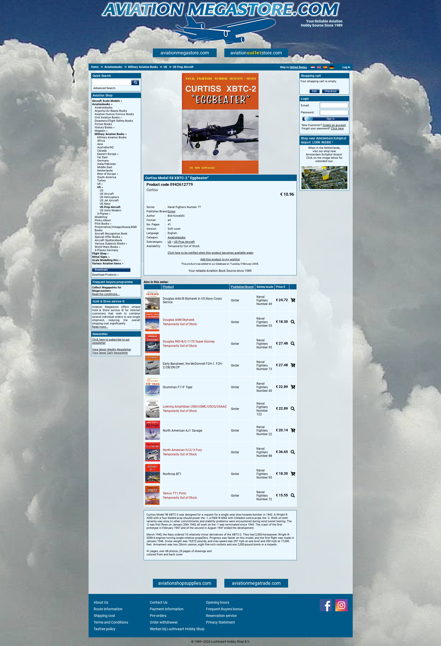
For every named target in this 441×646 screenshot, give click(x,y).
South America (106, 177)
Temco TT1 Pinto (174, 493)
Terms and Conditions (111, 622)
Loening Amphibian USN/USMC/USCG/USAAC (195, 406)
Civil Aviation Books (107, 117)
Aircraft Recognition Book (111, 233)
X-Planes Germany (106, 250)
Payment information (166, 609)
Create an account (334, 125)
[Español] (325, 67)
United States (298, 67)
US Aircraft (107, 194)
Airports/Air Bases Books (111, 111)
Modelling (101, 217)
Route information (108, 609)
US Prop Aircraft (110, 207)
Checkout (331, 91)
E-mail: (305, 105)
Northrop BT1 (172, 474)
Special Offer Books (107, 237)
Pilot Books (102, 223)
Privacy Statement (220, 622)
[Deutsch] (332, 67)
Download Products (104, 274)
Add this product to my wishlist (220, 259)
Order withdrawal (163, 622)
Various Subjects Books (110, 243)
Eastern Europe (106, 154)
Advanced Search (104, 88)
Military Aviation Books (110, 134)
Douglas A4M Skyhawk (178, 320)
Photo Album (103, 220)
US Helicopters (109, 197)
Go (135, 82)
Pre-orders (158, 616)
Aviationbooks (101, 104)
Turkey (101, 180)
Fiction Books (103, 124)
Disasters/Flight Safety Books (114, 121)
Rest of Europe (106, 174)
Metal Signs (99, 257)
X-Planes (102, 213)
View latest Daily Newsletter (110, 353)
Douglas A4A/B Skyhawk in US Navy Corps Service (192, 300)
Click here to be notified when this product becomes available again (210, 252)
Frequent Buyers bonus (224, 609)
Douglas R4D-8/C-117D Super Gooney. (189, 341)
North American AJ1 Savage (182, 430)
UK (99, 184)
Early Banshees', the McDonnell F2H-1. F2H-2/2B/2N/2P (193, 365)
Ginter (172, 211)
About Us (101, 602)
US (99, 187)
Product (168, 287)
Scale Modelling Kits (105, 260)
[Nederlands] (313, 67)
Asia (100, 144)
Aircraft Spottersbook (108, 240)
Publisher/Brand (242, 287)
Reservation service (221, 616)
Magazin (100, 130)
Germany (103, 160)
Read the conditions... (106, 294)
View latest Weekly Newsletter (111, 349)
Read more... (100, 326)
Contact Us (158, 602)
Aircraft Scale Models (106, 101)
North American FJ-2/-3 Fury (182, 450)
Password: (307, 112)
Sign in (330, 118)
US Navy (105, 203)
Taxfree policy (104, 629)
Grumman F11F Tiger (177, 387)
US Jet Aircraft (109, 200)
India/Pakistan (106, 164)
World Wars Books (106, 247)
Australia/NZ (105, 147)
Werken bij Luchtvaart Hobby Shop (177, 629)
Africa (101, 140)
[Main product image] (220, 173)
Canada (102, 150)
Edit (314, 91)
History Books (104, 127)
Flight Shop (99, 253)
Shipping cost (104, 616)
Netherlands (105, 170)
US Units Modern (110, 210)
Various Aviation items (106, 263)
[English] (319, 67)
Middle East (104, 167)
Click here (337, 128)
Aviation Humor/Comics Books (114, 114)
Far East (102, 157)
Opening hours (217, 602)
